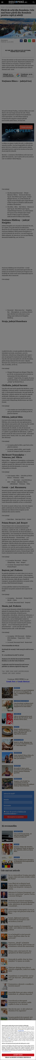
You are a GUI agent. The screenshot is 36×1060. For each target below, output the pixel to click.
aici (9, 1037)
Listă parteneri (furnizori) (6, 1051)
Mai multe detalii (21, 1030)
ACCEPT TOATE (18, 1055)
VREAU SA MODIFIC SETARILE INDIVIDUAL (18, 1057)
